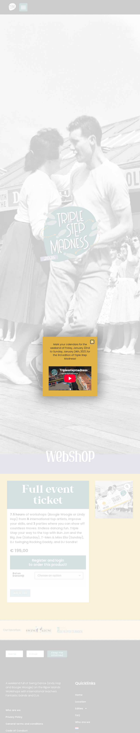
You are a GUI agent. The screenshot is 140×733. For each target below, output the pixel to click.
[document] (70, 366)
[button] (92, 342)
